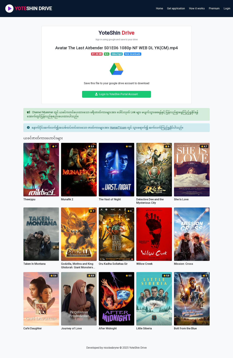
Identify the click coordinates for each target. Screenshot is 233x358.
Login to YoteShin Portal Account (118, 94)
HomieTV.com (118, 127)
